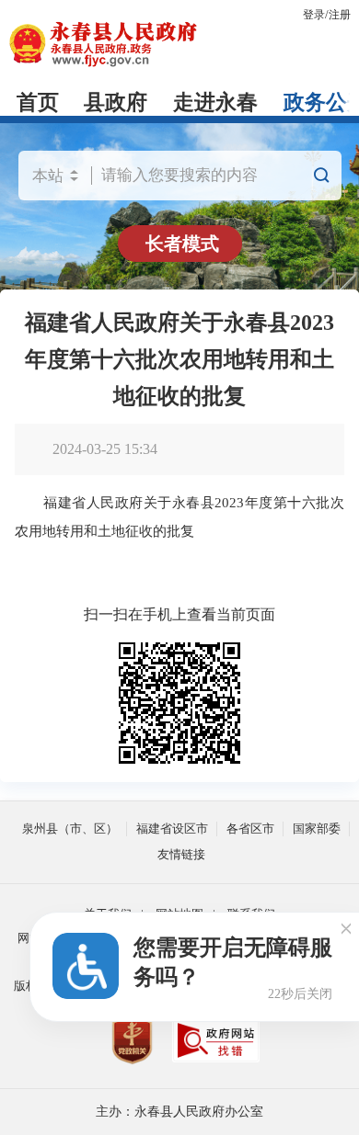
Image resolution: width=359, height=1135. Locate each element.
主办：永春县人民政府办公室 (179, 1111)
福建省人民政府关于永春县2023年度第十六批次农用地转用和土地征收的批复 (179, 359)
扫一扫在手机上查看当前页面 (179, 614)
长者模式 (182, 243)
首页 (38, 102)
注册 (340, 14)
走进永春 (215, 102)
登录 (314, 14)
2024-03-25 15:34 (104, 449)
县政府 (115, 102)
